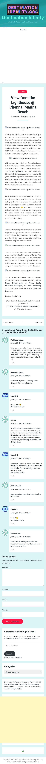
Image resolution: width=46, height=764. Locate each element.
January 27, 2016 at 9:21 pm (20, 537)
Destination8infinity (24, 301)
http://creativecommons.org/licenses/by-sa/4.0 (23, 306)
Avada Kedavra (17, 372)
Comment (6, 567)
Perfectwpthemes (32, 762)
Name (5, 590)
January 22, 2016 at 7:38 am (20, 513)
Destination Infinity (23, 17)
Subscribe (9, 654)
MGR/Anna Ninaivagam (13, 286)
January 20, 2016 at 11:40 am (21, 343)
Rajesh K (14, 396)
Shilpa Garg (15, 533)
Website (5, 610)
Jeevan (13, 420)
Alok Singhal (16, 486)
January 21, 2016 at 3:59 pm (20, 458)
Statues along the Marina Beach (26, 283)
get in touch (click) (21, 684)
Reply (12, 363)
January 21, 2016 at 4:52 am (20, 400)
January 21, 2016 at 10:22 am (21, 423)
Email (4, 600)
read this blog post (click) (13, 689)
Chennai (22, 92)
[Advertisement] (23, 57)
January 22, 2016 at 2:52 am (20, 489)
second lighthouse (16, 171)
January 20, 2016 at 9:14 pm (20, 376)
